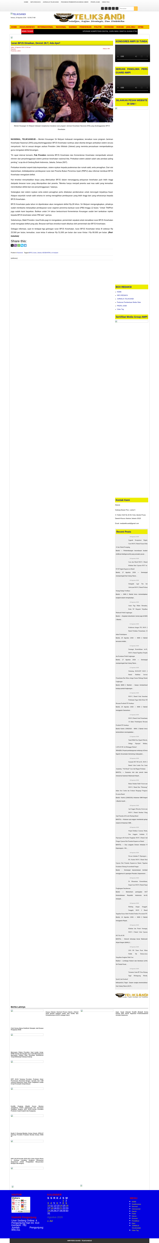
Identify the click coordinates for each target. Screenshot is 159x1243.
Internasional (45, 27)
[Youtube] (117, 9)
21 (60, 1208)
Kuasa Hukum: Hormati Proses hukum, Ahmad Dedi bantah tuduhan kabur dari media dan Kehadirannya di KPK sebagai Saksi (62, 1013)
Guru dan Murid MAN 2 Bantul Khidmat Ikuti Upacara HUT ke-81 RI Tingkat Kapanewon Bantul (132, 565)
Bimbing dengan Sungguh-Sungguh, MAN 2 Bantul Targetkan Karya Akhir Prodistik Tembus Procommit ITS (132, 910)
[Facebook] (102, 9)
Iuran (35, 252)
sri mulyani (54, 252)
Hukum (120, 27)
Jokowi (39, 252)
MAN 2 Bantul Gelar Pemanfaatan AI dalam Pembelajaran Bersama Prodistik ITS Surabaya (132, 721)
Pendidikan (85, 27)
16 (67, 1205)
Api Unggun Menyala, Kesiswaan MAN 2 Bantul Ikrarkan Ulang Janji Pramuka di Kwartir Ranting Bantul (132, 812)
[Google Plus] (109, 9)
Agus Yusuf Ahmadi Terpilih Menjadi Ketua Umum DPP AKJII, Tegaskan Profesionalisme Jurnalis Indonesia (132, 1013)
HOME (26, 2)
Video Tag (105, 2)
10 (48, 1205)
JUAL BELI (130, 27)
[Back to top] (152, 1236)
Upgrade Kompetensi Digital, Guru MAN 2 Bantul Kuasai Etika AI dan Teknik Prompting (112, 31)
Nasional (61, 27)
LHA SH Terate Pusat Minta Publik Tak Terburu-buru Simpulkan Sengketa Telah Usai (132, 954)
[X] (12, 245)
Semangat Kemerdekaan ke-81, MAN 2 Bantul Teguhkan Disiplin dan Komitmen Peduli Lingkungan (132, 652)
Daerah (73, 27)
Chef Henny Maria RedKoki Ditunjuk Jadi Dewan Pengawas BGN (27, 1029)
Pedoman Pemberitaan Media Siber (74, 2)
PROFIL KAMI (95, 2)
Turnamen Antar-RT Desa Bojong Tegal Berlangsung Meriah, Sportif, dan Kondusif (132, 975)
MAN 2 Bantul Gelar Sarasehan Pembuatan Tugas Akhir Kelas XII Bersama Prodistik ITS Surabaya (132, 700)
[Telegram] (25, 245)
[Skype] (22, 245)
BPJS (31, 252)
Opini (140, 27)
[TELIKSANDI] (18, 14)
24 (48, 1210)
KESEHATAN (46, 252)
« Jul (50, 1220)
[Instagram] (113, 9)
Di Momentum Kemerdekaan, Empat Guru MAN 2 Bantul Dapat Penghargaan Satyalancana (132, 885)
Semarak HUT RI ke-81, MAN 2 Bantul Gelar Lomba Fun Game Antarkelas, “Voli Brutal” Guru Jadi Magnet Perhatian (132, 765)
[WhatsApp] (18, 245)
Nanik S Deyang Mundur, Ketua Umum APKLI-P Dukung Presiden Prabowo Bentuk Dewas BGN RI (27, 1135)
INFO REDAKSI (35, 2)
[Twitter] (106, 9)
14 (60, 1205)
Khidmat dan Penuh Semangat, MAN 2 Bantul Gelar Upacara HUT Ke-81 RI (132, 932)
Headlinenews (27, 27)
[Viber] (15, 245)
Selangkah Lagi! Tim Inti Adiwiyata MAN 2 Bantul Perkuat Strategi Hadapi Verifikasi (132, 587)
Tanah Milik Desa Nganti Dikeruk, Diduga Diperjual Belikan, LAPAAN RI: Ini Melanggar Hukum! (132, 743)
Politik (98, 27)
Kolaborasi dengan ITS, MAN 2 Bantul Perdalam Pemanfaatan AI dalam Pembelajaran (132, 631)
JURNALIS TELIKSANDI (51, 2)
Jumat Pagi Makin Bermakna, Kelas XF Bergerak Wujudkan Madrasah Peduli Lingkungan (132, 609)
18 (51, 1208)
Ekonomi (109, 27)
